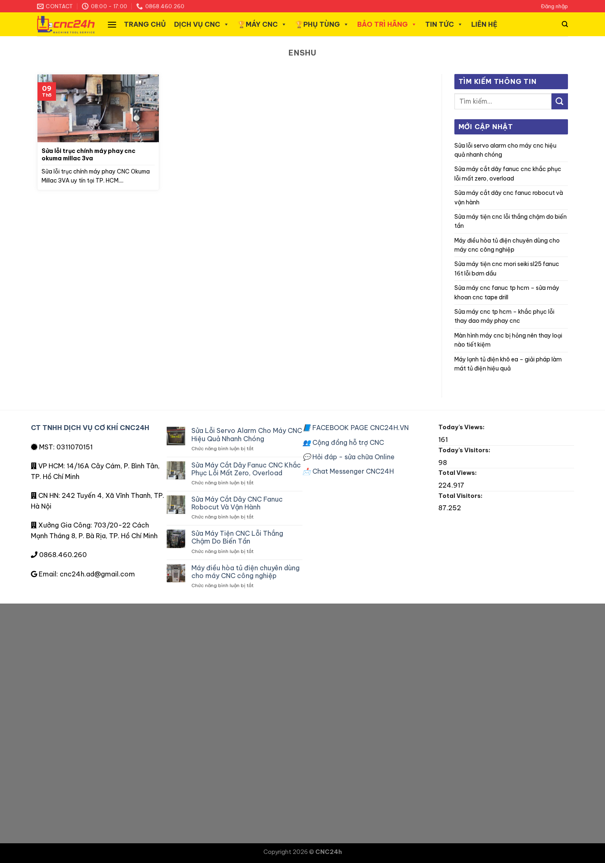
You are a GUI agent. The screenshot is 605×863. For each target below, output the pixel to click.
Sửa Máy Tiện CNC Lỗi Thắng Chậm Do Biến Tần (510, 221)
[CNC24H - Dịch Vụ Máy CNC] (66, 24)
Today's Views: (462, 427)
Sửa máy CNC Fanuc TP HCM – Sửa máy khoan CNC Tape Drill (506, 292)
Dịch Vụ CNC (197, 24)
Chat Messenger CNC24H (348, 471)
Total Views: (458, 473)
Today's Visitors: (464, 450)
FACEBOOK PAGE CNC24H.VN (355, 427)
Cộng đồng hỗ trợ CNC (343, 442)
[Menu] (112, 24)
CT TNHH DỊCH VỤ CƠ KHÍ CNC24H (90, 427)
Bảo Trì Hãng (382, 24)
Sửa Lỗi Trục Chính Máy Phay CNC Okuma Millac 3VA (88, 154)
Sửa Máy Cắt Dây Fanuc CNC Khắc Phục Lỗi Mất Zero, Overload (507, 173)
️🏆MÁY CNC (257, 24)
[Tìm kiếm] (565, 24)
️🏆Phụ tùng (317, 24)
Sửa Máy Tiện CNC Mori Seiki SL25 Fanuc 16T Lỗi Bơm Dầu (506, 268)
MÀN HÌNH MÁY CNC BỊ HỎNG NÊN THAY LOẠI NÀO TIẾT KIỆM (508, 340)
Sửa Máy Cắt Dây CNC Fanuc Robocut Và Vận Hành (508, 197)
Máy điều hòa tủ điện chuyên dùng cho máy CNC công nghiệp (507, 245)
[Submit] (559, 101)
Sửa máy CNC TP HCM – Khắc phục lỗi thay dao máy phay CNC (504, 316)
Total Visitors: (461, 496)
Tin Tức (439, 24)
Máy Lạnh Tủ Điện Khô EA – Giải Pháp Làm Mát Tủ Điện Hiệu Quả (508, 364)
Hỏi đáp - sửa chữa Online (348, 457)
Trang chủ (145, 24)
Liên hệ (484, 24)
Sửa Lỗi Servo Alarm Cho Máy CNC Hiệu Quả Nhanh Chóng (505, 150)
